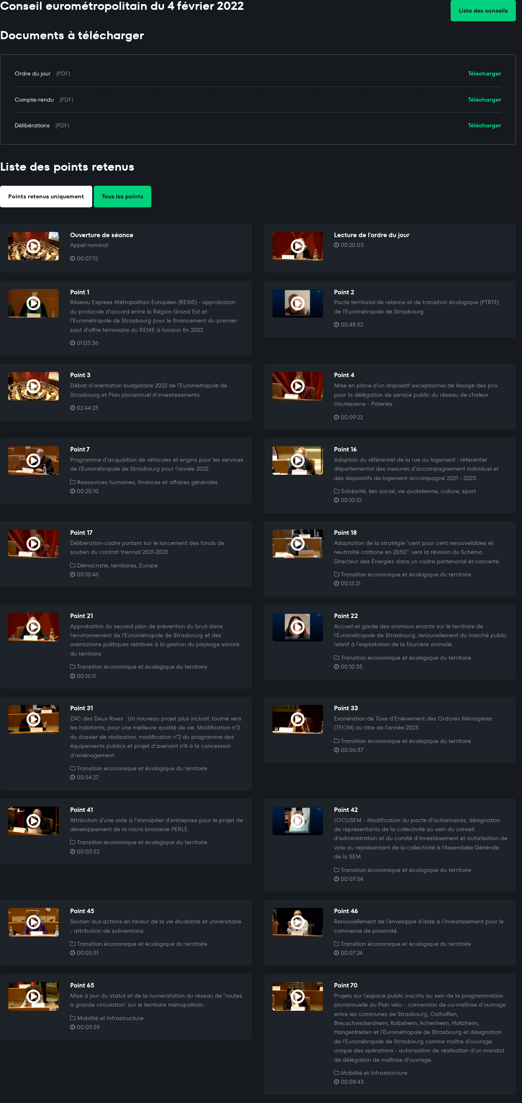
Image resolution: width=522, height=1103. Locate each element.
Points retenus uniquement (46, 196)
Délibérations (32, 125)
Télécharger (484, 73)
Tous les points (122, 196)
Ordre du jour (33, 73)
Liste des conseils (483, 11)
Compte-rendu (34, 100)
